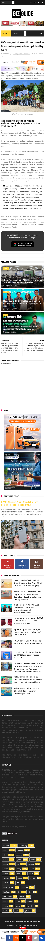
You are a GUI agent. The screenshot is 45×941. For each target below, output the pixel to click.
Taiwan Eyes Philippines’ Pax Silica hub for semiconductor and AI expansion (27, 691)
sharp (20, 878)
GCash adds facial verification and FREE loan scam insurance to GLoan (28, 655)
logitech (7, 892)
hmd (18, 901)
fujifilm (6, 878)
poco (31, 873)
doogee (25, 887)
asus (33, 859)
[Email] (35, 938)
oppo (6, 850)
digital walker (9, 887)
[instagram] (34, 2)
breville (31, 906)
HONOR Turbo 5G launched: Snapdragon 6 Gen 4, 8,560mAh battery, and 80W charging (28, 583)
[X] (22, 938)
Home (5, 34)
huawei (6, 846)
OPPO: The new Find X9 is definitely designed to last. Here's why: (19, 503)
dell (30, 892)
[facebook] (31, 2)
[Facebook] (9, 938)
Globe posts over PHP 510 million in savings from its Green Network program (22, 281)
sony (19, 869)
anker (22, 897)
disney (30, 901)
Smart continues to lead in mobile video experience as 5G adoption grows (21, 327)
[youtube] (42, 2)
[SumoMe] (42, 938)
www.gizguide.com (13, 921)
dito (18, 873)
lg (18, 864)
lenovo (31, 864)
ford (16, 911)
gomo (6, 901)
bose (5, 911)
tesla (18, 906)
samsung (23, 846)
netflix (32, 878)
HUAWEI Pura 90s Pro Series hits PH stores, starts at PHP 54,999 (28, 642)
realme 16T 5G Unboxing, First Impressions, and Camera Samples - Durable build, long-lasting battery (28, 595)
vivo (5, 855)
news (41, 54)
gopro (6, 906)
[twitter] (38, 2)
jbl (19, 892)
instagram (8, 897)
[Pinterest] (29, 938)
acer (32, 869)
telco (3, 56)
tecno (6, 869)
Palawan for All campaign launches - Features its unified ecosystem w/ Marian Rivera (28, 679)
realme (19, 855)
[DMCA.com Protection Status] (9, 834)
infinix (6, 864)
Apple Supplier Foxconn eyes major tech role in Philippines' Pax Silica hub (27, 632)
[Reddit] (16, 938)
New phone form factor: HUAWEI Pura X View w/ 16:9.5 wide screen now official (28, 621)
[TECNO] (22, 931)
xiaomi (20, 850)
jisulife (28, 911)
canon (6, 883)
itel (18, 883)
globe (36, 54)
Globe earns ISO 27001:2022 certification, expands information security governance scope (22, 303)
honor (6, 859)
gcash (6, 873)
